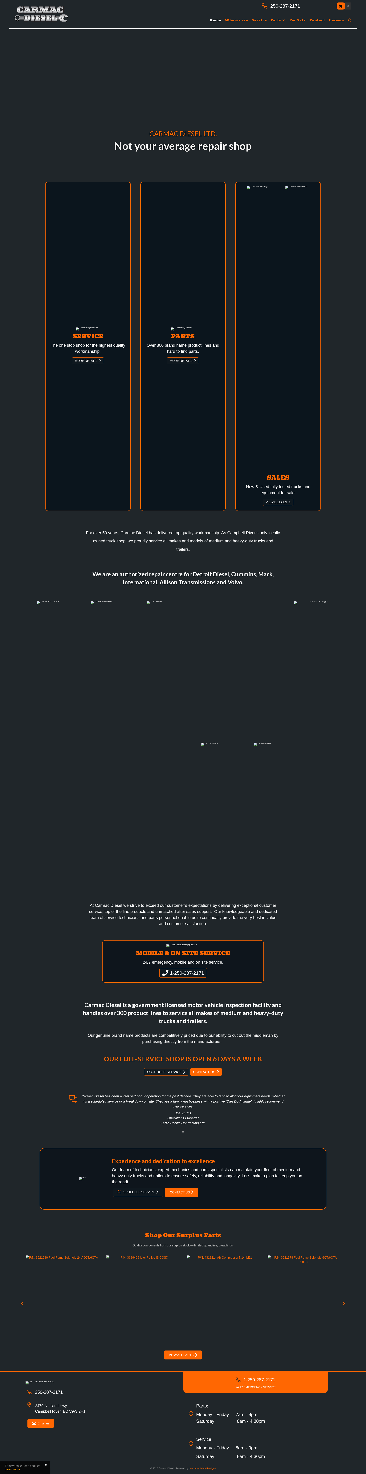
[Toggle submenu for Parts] (283, 20)
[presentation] (22, 1303)
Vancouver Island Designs (202, 1468)
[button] (349, 20)
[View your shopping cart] (341, 6)
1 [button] (183, 1132)
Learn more (12, 1469)
